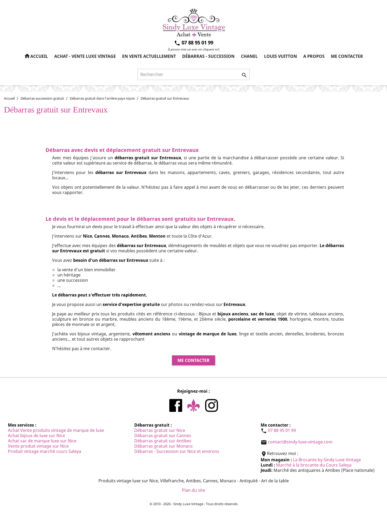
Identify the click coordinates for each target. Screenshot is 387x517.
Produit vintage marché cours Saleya (44, 451)
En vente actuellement (149, 56)
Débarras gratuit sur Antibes (162, 441)
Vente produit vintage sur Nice (38, 446)
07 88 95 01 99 (282, 430)
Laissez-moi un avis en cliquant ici (193, 49)
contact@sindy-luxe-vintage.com (300, 442)
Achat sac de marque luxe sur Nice (42, 441)
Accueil (36, 56)
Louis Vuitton (280, 56)
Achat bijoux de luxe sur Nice (36, 435)
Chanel (249, 56)
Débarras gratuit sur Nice (159, 430)
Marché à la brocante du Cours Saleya (313, 465)
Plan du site (193, 490)
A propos (314, 56)
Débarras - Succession (208, 56)
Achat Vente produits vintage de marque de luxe (56, 430)
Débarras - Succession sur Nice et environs (176, 451)
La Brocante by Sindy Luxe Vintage (327, 460)
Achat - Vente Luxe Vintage (85, 56)
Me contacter (347, 56)
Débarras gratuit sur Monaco (163, 446)
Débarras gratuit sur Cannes (162, 435)
